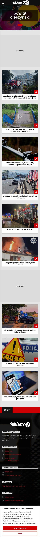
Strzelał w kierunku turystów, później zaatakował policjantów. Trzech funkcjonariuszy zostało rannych (20, 165)
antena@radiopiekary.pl (13, 475)
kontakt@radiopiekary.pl (13, 455)
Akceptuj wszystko (20, 528)
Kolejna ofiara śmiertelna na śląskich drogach (20, 364)
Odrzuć (20, 533)
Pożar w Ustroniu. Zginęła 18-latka (20, 229)
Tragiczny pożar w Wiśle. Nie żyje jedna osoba (20, 264)
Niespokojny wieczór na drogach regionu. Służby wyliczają (20, 331)
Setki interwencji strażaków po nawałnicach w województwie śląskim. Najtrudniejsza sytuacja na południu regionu (20, 98)
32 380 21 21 (8, 451)
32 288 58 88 (9, 497)
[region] (20, 521)
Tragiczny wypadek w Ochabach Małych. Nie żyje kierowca (20, 197)
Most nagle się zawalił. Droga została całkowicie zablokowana (20, 130)
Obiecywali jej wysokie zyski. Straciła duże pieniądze (20, 398)
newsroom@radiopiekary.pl (14, 501)
